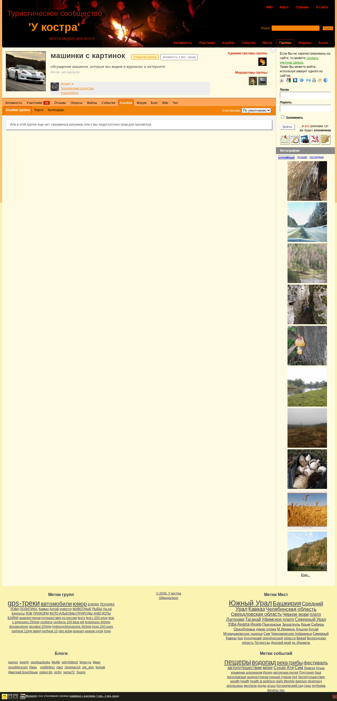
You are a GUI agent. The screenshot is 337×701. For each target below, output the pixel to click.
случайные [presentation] (286, 157)
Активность (183, 43)
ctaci (59, 667)
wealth (235, 681)
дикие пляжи (266, 629)
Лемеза (309, 668)
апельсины (234, 686)
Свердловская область (256, 614)
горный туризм (280, 677)
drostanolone (18, 626)
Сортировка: (231, 110)
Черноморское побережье (291, 634)
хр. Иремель (301, 643)
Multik (56, 662)
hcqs (107, 631)
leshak (100, 667)
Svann (81, 672)
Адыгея (302, 629)
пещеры (237, 662)
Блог (154, 103)
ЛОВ (29, 613)
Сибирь (317, 624)
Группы (285, 43)
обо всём (65, 631)
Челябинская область (291, 609)
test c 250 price (97, 618)
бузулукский (253, 638)
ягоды (261, 686)
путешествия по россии (59, 618)
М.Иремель (286, 629)
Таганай (253, 619)
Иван (96, 662)
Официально (168, 598)
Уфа (232, 624)
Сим (267, 634)
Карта (284, 7)
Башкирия (287, 603)
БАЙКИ (13, 618)
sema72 (69, 672)
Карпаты (18, 613)
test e (81, 618)
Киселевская (236, 677)
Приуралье (271, 624)
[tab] (287, 157)
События (248, 43)
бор (240, 638)
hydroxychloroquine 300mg (71, 626)
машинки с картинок (88, 55)
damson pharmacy (308, 681)
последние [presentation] (317, 157)
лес (282, 690)
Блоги (323, 43)
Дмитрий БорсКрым (23, 672)
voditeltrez (47, 667)
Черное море (296, 614)
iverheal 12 (50, 631)
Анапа (243, 624)
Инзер (255, 624)
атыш (271, 686)
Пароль (286, 102)
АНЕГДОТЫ (102, 613)
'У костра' (54, 27)
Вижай (301, 638)
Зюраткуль (291, 624)
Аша (318, 672)
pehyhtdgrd (70, 662)
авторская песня (285, 672)
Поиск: (266, 28)
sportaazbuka (40, 662)
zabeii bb (45, 672)
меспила (250, 686)
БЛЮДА (93, 604)
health (244, 681)
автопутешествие (244, 667)
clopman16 (73, 667)
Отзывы (60, 103)
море (268, 667)
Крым (305, 624)
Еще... (305, 575)
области (290, 638)
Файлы (92, 103)
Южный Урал (250, 603)
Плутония (306, 672)
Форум (141, 103)
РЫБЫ (97, 609)
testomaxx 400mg (97, 622)
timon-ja (85, 662)
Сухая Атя (284, 667)
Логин (284, 90)
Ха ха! (107, 609)
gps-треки (24, 603)
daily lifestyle (285, 681)
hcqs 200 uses (102, 626)
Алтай (54, 609)
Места (267, 43)
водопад (264, 662)
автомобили (70, 72)
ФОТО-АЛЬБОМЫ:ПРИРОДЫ (71, 613)
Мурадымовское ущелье (243, 634)
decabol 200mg (40, 626)
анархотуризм (30, 618)
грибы (296, 662)
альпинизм (254, 672)
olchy (58, 672)
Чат (175, 103)
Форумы (304, 43)
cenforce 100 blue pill (68, 622)
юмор (80, 603)
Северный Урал (310, 619)
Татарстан (262, 643)
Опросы (76, 103)
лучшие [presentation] (302, 157)
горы (307, 686)
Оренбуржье (244, 629)
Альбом (228, 43)
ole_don (88, 667)
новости (66, 609)
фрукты (273, 690)
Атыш (320, 668)
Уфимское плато (278, 619)
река (282, 662)
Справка (302, 7)
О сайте (322, 7)
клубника (318, 686)
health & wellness (262, 681)
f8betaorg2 (31, 695)
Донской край (281, 643)
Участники (207, 43)
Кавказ (44, 609)
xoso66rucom (18, 667)
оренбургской (272, 638)
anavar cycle (94, 631)
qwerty (24, 662)
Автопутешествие (311, 677)
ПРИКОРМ (41, 613)
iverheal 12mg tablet (26, 631)
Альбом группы (18, 110)
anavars (78, 631)
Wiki (269, 7)
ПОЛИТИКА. (29, 609)
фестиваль (316, 662)
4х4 (294, 677)
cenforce (46, 622)
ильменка (238, 672)
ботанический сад (289, 686)
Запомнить (294, 118)
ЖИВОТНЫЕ (81, 609)
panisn (13, 662)
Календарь (56, 110)
